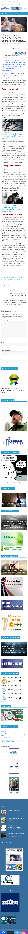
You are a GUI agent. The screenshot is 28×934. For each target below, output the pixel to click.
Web (2, 359)
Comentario (4, 320)
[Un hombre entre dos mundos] (14, 493)
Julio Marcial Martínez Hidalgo (18, 652)
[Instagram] (24, 52)
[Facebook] (13, 52)
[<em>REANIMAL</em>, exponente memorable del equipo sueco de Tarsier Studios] (14, 642)
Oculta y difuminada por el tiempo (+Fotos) (14, 737)
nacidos (7, 94)
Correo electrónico (6, 350)
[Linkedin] (21, 52)
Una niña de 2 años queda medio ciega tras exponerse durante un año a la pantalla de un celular (13, 208)
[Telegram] (18, 52)
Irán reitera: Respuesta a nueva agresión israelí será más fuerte (12, 278)
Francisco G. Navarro (17, 572)
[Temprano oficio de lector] (14, 561)
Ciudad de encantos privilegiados (15, 286)
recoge (12, 80)
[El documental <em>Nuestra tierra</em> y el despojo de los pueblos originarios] (14, 516)
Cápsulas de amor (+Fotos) (14, 810)
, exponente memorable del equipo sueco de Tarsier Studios (14, 648)
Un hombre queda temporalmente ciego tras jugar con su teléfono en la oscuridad (12, 135)
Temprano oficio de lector (12, 570)
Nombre (3, 342)
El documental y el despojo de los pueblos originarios (14, 523)
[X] (16, 52)
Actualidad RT (14, 43)
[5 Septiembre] (2, 13)
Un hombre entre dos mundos (14, 503)
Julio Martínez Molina (15, 504)
